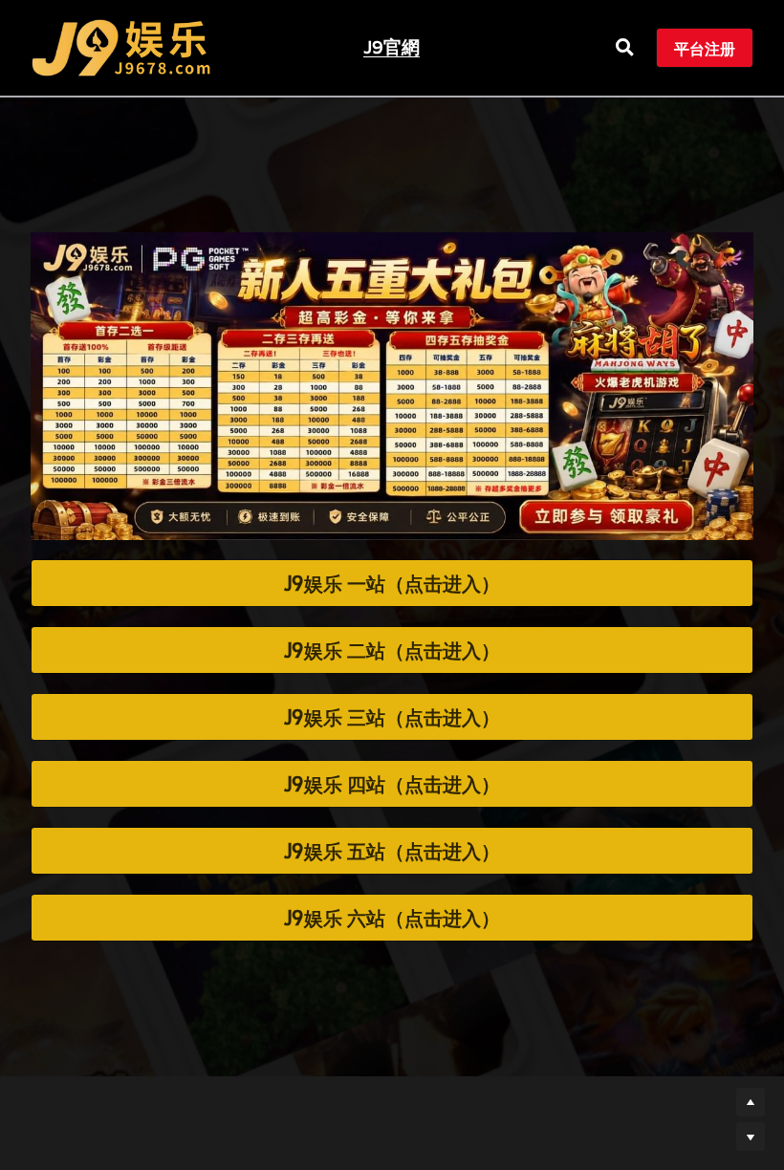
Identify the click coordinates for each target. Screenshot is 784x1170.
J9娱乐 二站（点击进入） (392, 639)
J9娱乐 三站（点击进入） (392, 706)
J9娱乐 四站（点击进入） (392, 773)
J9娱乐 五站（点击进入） (392, 840)
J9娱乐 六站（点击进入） (392, 907)
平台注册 (704, 47)
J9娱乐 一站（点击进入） (392, 572)
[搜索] (625, 47)
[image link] (121, 46)
